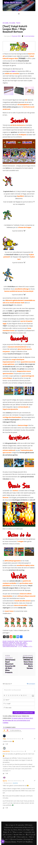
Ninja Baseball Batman (21, 643)
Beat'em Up (12, 642)
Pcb (17, 645)
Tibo (4, 739)
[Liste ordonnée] (13, 695)
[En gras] (4, 695)
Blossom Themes (10, 842)
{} (23, 695)
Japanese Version (7, 643)
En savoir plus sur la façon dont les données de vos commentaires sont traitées (18, 720)
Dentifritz (6, 751)
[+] (26, 695)
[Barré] (11, 695)
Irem (21, 642)
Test (25, 645)
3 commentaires (29, 36)
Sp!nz (5, 781)
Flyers (17, 642)
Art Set (16, 641)
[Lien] (21, 695)
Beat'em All (6, 642)
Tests (18, 23)
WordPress (29, 842)
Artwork (21, 641)
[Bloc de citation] (17, 695)
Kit (13, 643)
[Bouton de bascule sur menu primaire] (19, 14)
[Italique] (6, 695)
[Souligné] (9, 695)
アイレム (20, 646)
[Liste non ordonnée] (15, 695)
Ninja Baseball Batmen (9, 645)
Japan (25, 642)
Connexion (31, 684)
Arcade (5, 23)
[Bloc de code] (19, 695)
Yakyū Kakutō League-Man (10, 646)
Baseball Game (28, 641)
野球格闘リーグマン (27, 646)
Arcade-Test (10, 641)
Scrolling (20, 645)
